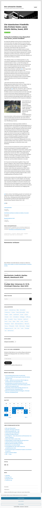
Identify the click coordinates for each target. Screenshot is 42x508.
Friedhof (10, 234)
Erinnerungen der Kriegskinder (12, 432)
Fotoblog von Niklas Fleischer (12, 434)
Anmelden (7, 475)
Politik (16, 326)
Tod (15, 234)
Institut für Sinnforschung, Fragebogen (14, 441)
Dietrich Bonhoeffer (20, 312)
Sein (15, 328)
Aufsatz (22, 233)
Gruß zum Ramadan (8, 207)
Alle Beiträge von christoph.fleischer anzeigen (17, 229)
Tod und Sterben (20, 234)
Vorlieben (21, 504)
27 (25, 412)
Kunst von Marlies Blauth (11, 452)
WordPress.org (8, 480)
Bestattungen (6, 234)
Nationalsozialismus (19, 323)
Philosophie (11, 326)
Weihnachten (11, 330)
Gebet (10, 314)
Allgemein (18, 233)
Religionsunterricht (9, 328)
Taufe (22, 328)
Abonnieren (8, 362)
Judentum (25, 319)
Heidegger (22, 316)
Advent (6, 310)
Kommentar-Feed (9, 478)
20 (25, 410)
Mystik (12, 323)
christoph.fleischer (7, 233)
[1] (21, 68)
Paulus (6, 326)
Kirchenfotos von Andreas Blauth (12, 445)
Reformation (22, 326)
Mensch (26, 321)
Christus (13, 312)
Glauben (7, 316)
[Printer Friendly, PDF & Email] (18, 32)
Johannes (20, 319)
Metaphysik (7, 323)
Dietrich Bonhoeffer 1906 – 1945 (12, 431)
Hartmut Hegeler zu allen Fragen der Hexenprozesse (17, 440)
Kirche (6, 321)
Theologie (27, 328)
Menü (35, 7)
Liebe (18, 321)
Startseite (6, 486)
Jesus (15, 319)
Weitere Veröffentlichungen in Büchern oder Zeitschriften (17, 492)
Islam (14, 234)
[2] (12, 88)
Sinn (18, 328)
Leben (14, 321)
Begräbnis (26, 233)
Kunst (10, 321)
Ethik (27, 312)
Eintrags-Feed (8, 477)
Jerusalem (10, 319)
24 (14, 412)
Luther (21, 321)
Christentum (7, 312)
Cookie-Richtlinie (16, 506)
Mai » (26, 417)
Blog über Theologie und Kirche (12, 429)
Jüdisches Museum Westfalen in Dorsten (14, 443)
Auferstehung (12, 310)
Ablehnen (21, 501)
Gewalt (21, 314)
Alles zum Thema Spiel (10, 428)
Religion (28, 326)
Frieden (6, 314)
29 (6, 415)
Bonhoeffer (22, 310)
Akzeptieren (21, 498)
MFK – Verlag (8, 454)
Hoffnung (28, 316)
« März (9, 417)
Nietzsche (27, 323)
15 (6, 410)
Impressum (22, 506)
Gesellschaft (16, 314)
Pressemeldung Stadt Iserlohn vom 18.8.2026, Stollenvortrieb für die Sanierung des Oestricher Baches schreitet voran (17, 377)
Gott (11, 316)
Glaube (26, 314)
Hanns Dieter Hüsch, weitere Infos (13, 438)
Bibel (18, 310)
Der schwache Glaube (13, 7)
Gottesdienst (16, 316)
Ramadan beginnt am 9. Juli (9, 218)
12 (21, 408)
